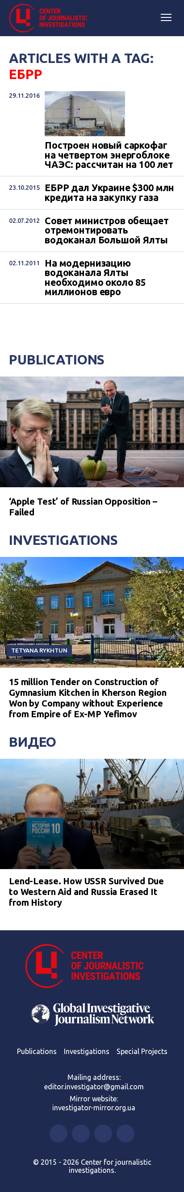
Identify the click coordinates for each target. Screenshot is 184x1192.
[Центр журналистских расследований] (51, 18)
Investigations (63, 540)
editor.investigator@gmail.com (94, 1087)
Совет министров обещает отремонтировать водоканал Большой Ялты (107, 230)
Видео (32, 741)
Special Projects (142, 1051)
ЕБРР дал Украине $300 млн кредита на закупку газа (109, 192)
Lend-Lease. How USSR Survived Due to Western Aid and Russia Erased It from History (86, 892)
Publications (57, 359)
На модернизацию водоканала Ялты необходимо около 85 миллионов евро (95, 278)
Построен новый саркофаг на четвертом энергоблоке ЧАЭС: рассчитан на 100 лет (109, 155)
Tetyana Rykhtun (39, 650)
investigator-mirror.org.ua (93, 1108)
